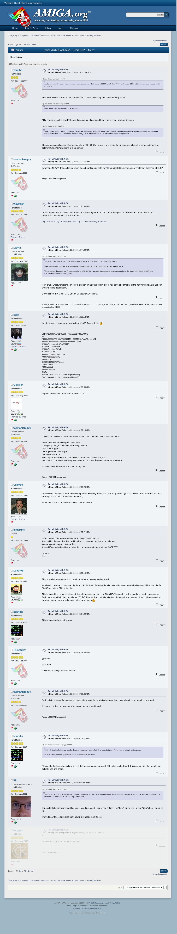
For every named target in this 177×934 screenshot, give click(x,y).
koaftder (18, 611)
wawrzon (18, 203)
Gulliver (18, 384)
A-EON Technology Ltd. (98, 903)
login (30, 3)
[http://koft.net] (15, 643)
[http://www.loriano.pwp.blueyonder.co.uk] (15, 684)
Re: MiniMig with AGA (58, 69)
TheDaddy (19, 649)
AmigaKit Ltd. (115, 903)
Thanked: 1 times (18, 237)
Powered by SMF (80, 908)
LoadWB (18, 570)
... (23, 45)
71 (25, 45)
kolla (16, 314)
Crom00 (18, 484)
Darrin (17, 247)
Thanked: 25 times (18, 347)
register (38, 3)
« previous (157, 41)
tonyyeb (18, 830)
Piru (15, 780)
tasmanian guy (22, 159)
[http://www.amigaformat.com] (15, 197)
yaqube (17, 70)
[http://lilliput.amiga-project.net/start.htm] (15, 421)
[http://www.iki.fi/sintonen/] (15, 823)
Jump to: (119, 887)
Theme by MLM (95, 908)
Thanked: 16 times (18, 417)
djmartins (19, 529)
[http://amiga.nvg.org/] (15, 350)
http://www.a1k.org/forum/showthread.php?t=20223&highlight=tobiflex (74, 221)
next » (164, 41)
